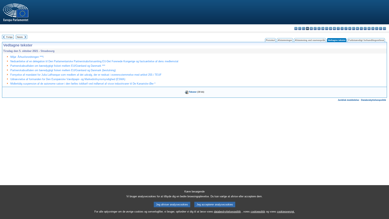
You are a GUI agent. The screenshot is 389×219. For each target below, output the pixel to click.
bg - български (295, 28)
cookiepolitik (258, 211)
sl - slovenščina (376, 28)
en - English (322, 28)
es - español (299, 28)
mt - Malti (353, 28)
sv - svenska (384, 28)
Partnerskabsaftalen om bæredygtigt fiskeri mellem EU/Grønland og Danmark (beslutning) (63, 70)
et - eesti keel (315, 28)
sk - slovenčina (372, 28)
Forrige (9, 37)
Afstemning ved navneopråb (310, 40)
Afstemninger (285, 40)
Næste (20, 37)
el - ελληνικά (319, 28)
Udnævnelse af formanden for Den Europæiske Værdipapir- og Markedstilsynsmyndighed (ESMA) (67, 79)
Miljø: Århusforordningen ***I (27, 56)
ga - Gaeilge (330, 28)
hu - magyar (349, 28)
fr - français (326, 28)
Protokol (270, 40)
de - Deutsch (311, 28)
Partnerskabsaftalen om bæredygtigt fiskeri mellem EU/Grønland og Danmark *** (57, 65)
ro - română (369, 28)
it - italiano (338, 28)
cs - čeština (303, 28)
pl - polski (361, 28)
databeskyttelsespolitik (227, 211)
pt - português (365, 28)
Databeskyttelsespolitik (373, 100)
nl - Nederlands (357, 28)
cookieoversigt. (286, 211)
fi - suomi (380, 28)
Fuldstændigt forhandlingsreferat (366, 40)
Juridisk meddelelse (348, 100)
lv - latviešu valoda (342, 28)
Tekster (193, 92)
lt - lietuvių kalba (345, 28)
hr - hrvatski (334, 28)
